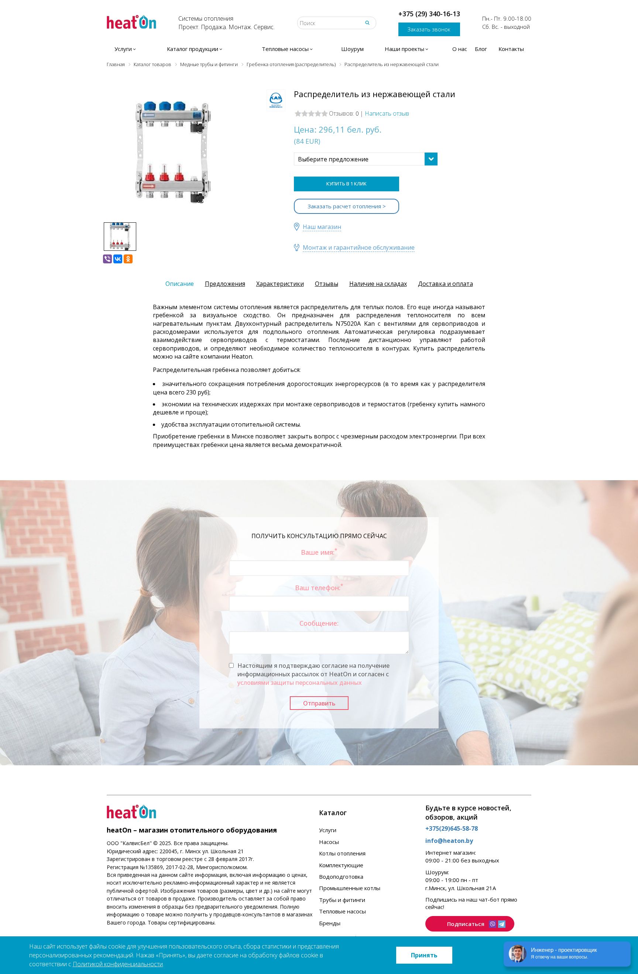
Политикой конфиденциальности (118, 964)
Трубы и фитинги (342, 899)
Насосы (329, 841)
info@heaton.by (449, 841)
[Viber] (107, 258)
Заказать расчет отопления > (347, 206)
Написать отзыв (387, 113)
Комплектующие (341, 865)
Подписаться (465, 923)
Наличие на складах (378, 284)
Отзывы (326, 284)
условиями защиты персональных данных (299, 683)
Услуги (327, 830)
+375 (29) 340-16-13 (429, 13)
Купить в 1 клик (346, 183)
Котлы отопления (342, 853)
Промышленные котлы (349, 888)
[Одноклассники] (128, 258)
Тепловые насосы (342, 911)
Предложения (225, 284)
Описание (179, 284)
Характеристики (280, 284)
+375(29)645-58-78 (451, 828)
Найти (367, 22)
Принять (424, 955)
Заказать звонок (429, 29)
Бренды (329, 923)
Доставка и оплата (445, 284)
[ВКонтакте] (117, 258)
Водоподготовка (341, 876)
